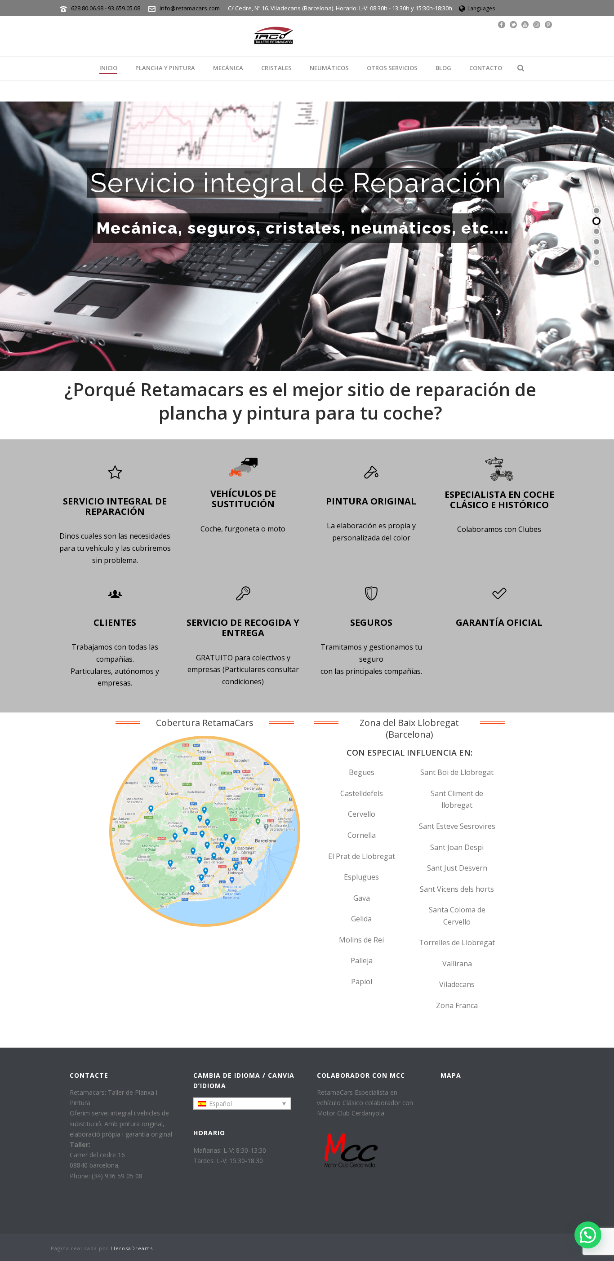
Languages (481, 8)
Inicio (108, 68)
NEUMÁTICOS (329, 68)
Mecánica (228, 68)
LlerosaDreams (132, 1248)
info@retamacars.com (190, 8)
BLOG (443, 68)
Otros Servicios (392, 68)
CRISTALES (276, 68)
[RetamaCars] (273, 36)
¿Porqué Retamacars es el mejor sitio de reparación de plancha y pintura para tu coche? (300, 401)
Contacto (485, 68)
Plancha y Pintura (165, 68)
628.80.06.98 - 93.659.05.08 (106, 8)
